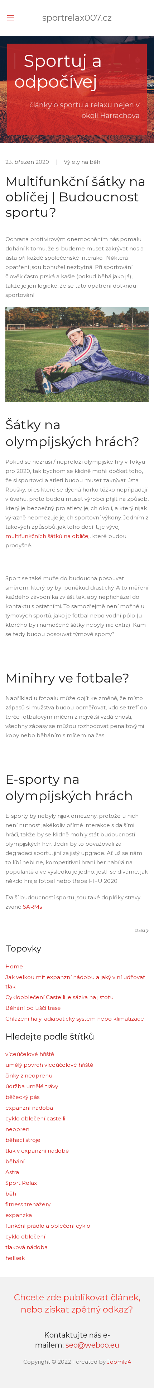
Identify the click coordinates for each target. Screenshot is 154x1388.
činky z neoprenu (28, 1075)
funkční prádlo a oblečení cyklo (47, 1225)
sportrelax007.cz (77, 18)
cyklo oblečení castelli (35, 1118)
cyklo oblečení (25, 1236)
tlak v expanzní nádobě (37, 1150)
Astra (12, 1172)
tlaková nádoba (26, 1247)
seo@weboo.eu (92, 1345)
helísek (15, 1258)
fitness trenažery (27, 1204)
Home (14, 966)
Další (140, 930)
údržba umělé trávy (31, 1086)
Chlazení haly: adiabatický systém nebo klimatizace (74, 1018)
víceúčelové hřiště (29, 1054)
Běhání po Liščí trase (33, 1008)
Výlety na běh (82, 161)
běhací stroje (22, 1140)
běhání (14, 1161)
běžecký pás (22, 1097)
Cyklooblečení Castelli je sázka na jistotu (59, 997)
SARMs (32, 906)
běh (10, 1193)
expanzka (18, 1215)
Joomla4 (118, 1361)
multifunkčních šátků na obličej (47, 536)
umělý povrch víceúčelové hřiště (49, 1064)
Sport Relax (21, 1182)
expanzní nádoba (29, 1107)
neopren (17, 1129)
